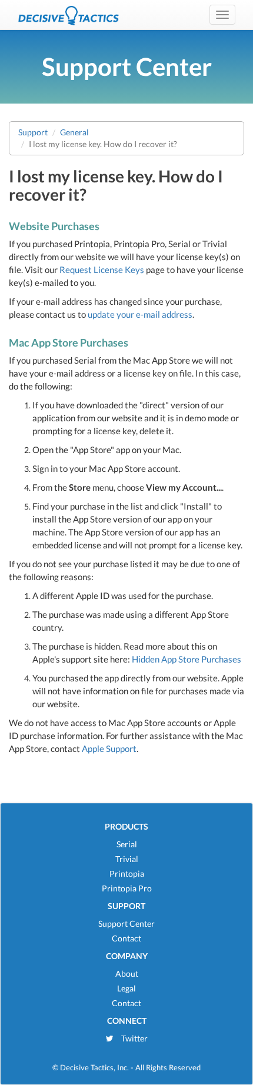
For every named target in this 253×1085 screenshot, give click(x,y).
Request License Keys (101, 269)
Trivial (126, 859)
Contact (126, 938)
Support (33, 132)
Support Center (126, 923)
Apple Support (109, 748)
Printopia (126, 873)
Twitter (133, 1038)
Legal (126, 988)
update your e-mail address (140, 314)
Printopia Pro (127, 888)
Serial (126, 844)
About (126, 973)
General (74, 132)
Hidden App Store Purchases (186, 659)
